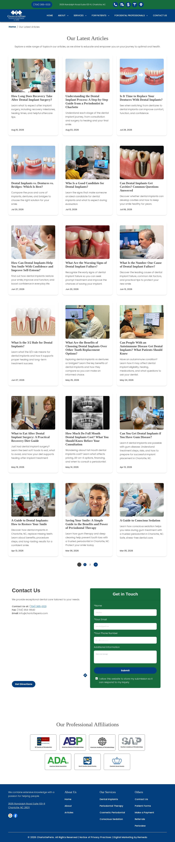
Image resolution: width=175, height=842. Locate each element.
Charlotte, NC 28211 (19, 807)
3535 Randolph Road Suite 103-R (26, 803)
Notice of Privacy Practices (95, 837)
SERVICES (79, 15)
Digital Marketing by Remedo (130, 837)
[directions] (85, 676)
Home (12, 26)
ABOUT (61, 15)
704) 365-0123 (38, 606)
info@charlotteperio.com (33, 613)
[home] (16, 15)
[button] (115, 4)
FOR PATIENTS (99, 15)
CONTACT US (160, 15)
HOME (50, 15)
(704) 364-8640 (26, 609)
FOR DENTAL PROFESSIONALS (130, 15)
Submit (125, 670)
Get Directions (23, 684)
